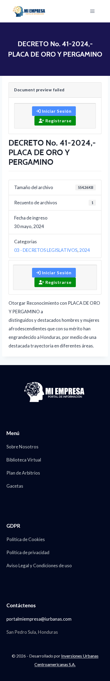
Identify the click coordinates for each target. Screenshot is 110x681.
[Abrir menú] (92, 11)
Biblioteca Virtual (23, 460)
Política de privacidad (27, 552)
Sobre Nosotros (22, 446)
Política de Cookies (25, 539)
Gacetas (14, 486)
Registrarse (58, 120)
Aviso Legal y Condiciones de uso (39, 565)
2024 (84, 250)
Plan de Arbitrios (23, 473)
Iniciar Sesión (56, 110)
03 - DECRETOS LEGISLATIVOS (45, 250)
